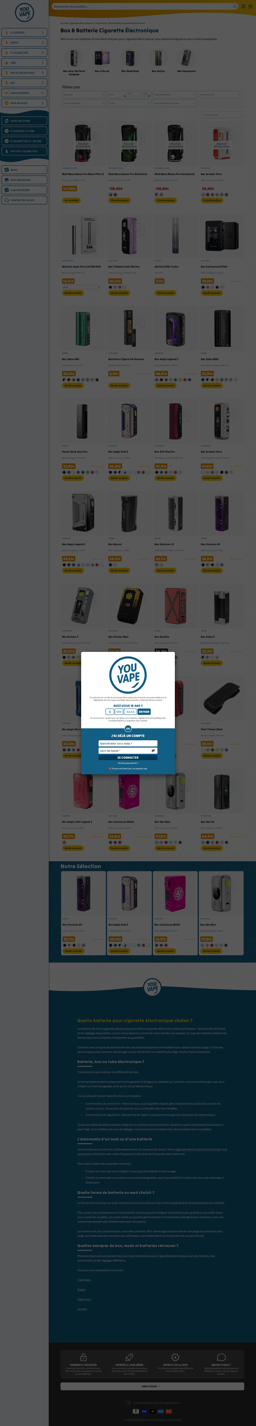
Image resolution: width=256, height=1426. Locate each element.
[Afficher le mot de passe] (153, 751)
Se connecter (128, 757)
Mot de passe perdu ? (128, 763)
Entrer (144, 712)
